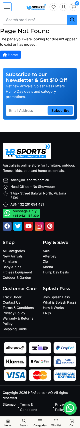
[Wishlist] (53, 7)
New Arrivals (13, 256)
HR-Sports (36, 393)
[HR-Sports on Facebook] (7, 226)
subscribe (60, 110)
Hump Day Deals (56, 272)
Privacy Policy (14, 313)
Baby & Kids (12, 267)
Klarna (48, 267)
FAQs (47, 313)
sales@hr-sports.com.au (29, 180)
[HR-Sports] (36, 6)
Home (12, 55)
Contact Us (11, 302)
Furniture (10, 261)
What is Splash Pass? (59, 302)
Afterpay (49, 256)
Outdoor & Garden (17, 277)
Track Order (12, 297)
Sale (46, 251)
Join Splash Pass (56, 297)
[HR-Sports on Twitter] (17, 226)
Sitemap (9, 404)
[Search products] (72, 20)
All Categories (14, 251)
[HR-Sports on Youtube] (28, 226)
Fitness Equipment (17, 272)
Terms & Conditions (18, 308)
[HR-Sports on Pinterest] (49, 226)
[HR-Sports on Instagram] (39, 226)
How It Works (53, 308)
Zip (45, 261)
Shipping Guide (15, 329)
